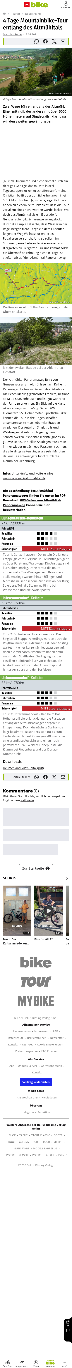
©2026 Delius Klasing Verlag (35, 1165)
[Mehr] (68, 1336)
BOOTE (58, 1135)
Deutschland (33, 13)
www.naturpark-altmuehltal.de (24, 478)
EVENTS (62, 1155)
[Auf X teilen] (54, 41)
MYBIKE (58, 1142)
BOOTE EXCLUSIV (18, 1142)
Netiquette (27, 800)
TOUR (46, 1142)
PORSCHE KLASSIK (17, 1155)
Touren (15, 13)
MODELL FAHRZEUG (45, 1148)
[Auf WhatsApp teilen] (36, 41)
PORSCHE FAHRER (43, 1155)
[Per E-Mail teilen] (63, 41)
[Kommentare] (68, 1330)
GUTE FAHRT (21, 1148)
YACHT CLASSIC (40, 1135)
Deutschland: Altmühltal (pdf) (23, 768)
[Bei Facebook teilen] (45, 41)
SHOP (12, 1135)
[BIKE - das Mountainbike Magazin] (39, 5)
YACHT (23, 1135)
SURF (36, 1142)
